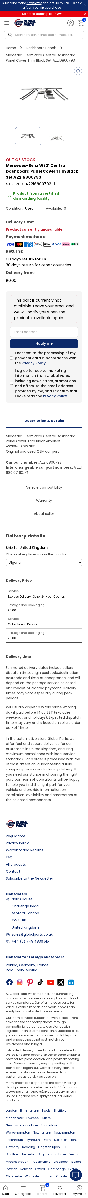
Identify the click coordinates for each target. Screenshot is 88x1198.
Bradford (12, 1154)
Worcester (32, 1176)
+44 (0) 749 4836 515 (30, 941)
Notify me (44, 343)
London (11, 1111)
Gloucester (14, 1176)
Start (5, 1194)
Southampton (64, 1132)
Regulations (16, 836)
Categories (23, 1194)
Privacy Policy (34, 363)
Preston (74, 1154)
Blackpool (61, 1162)
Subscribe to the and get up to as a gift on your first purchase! (42, 5)
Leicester (28, 1154)
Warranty (44, 500)
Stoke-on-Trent (65, 1140)
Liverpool (32, 1118)
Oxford (40, 1169)
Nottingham (42, 1132)
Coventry (12, 1147)
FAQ (9, 857)
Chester (62, 1176)
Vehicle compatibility (44, 487)
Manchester (14, 1118)
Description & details (44, 420)
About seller (44, 513)
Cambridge (57, 1169)
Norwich (26, 1169)
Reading (28, 1147)
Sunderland (49, 1125)
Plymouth (33, 1140)
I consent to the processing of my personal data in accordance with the (45, 358)
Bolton (76, 1162)
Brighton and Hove (52, 1154)
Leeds (46, 1111)
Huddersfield (41, 1162)
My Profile (79, 1194)
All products (16, 864)
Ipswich (11, 1169)
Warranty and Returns (24, 850)
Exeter (72, 1169)
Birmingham (29, 1111)
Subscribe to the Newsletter (29, 878)
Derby (47, 1140)
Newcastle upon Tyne (22, 1125)
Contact (13, 871)
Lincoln (48, 1176)
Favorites (60, 1194)
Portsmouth (14, 1140)
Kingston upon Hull (52, 1147)
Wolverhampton (18, 1132)
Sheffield (60, 1111)
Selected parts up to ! (42, 14)
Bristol (46, 1118)
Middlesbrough (17, 1162)
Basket (42, 1190)
